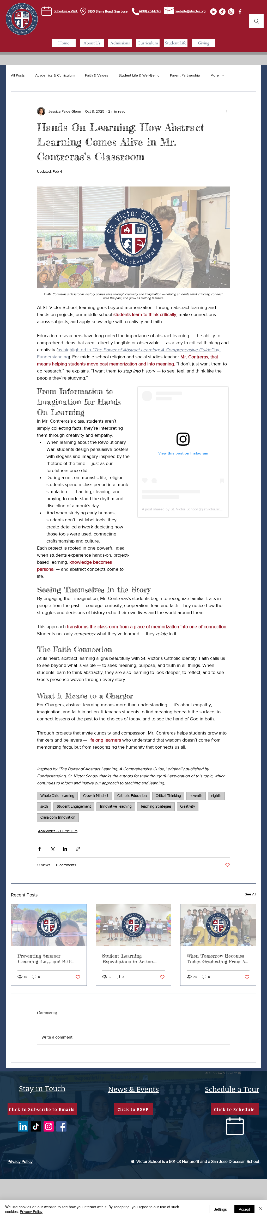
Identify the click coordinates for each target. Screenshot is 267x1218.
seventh (196, 796)
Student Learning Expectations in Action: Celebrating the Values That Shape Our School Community (132, 958)
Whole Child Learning (57, 796)
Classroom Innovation (57, 817)
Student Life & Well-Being (139, 75)
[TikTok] (222, 11)
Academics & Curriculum (55, 75)
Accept (244, 1209)
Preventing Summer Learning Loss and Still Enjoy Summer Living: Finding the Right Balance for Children (46, 958)
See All (250, 894)
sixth (44, 806)
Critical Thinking (168, 796)
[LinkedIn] (213, 11)
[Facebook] (61, 1126)
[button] (92, 43)
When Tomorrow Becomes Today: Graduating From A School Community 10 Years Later (217, 958)
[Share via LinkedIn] (65, 848)
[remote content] (183, 452)
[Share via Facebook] (39, 848)
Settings (220, 1209)
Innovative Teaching (116, 806)
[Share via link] (77, 848)
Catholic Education (132, 796)
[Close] (261, 1209)
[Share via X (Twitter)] (52, 848)
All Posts (18, 75)
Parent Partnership (185, 75)
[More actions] (227, 111)
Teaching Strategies (156, 806)
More (214, 75)
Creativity (187, 806)
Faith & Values (96, 75)
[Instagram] (231, 11)
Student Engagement (74, 806)
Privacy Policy (31, 1211)
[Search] (256, 21)
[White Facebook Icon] (240, 11)
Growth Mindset (95, 796)
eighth (216, 796)
